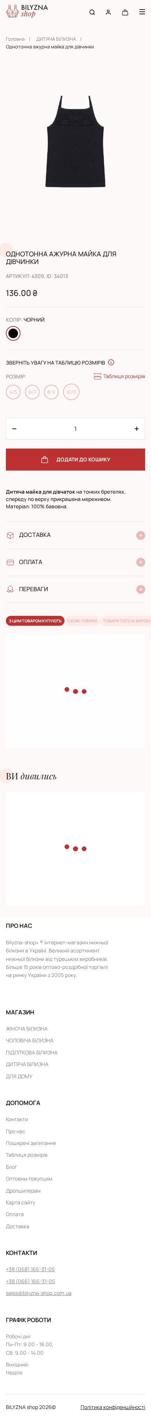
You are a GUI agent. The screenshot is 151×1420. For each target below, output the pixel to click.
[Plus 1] (14, 428)
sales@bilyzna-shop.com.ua (38, 1292)
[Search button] (92, 11)
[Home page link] (27, 11)
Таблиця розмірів (124, 376)
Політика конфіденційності (113, 1406)
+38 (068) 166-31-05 (30, 1269)
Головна (15, 39)
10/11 (71, 391)
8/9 (51, 391)
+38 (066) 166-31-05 (30, 1281)
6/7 (32, 391)
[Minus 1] (137, 428)
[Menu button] (142, 12)
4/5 (13, 391)
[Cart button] (125, 11)
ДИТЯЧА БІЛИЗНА (56, 39)
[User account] (108, 11)
